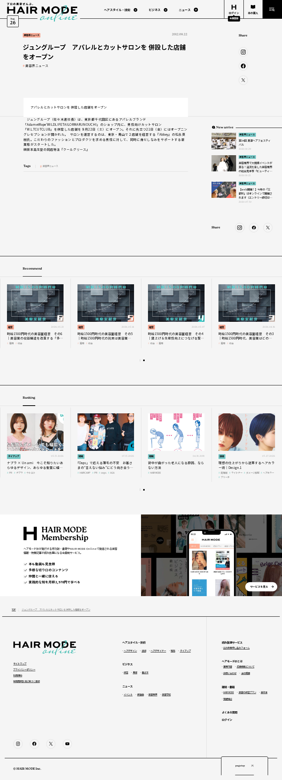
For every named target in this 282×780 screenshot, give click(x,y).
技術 (222, 456)
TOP (14, 609)
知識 (81, 456)
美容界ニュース (36, 66)
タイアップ (13, 456)
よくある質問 (229, 712)
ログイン (227, 719)
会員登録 (233, 18)
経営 (10, 327)
